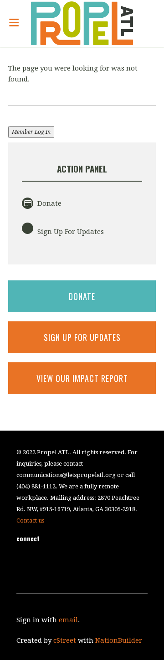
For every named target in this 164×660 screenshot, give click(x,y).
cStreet (64, 640)
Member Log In (31, 132)
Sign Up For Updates (70, 232)
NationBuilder (118, 640)
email (68, 620)
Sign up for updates (82, 337)
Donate (49, 203)
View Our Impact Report (82, 378)
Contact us (30, 520)
